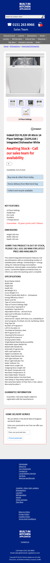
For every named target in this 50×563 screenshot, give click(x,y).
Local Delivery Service (27, 473)
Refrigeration (17, 39)
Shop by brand (9, 35)
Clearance (41, 39)
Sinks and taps (21, 500)
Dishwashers (32, 35)
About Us (22, 466)
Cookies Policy (24, 516)
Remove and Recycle (27, 478)
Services (22, 476)
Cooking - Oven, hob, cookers (27, 488)
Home (6, 46)
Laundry (6, 39)
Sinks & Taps (30, 39)
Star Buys (12, 42)
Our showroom (25, 469)
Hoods (42, 35)
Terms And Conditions (27, 519)
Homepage (23, 464)
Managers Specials (25, 42)
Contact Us (23, 471)
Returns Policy (24, 512)
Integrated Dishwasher (30, 46)
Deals (38, 42)
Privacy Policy (24, 514)
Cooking (21, 35)
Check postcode (15, 438)
